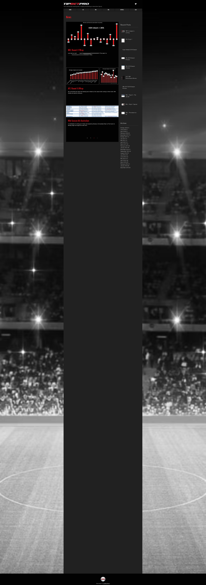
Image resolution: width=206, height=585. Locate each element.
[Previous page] (87, 138)
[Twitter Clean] (136, 4)
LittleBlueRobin (106, 583)
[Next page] (97, 138)
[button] (83, 10)
